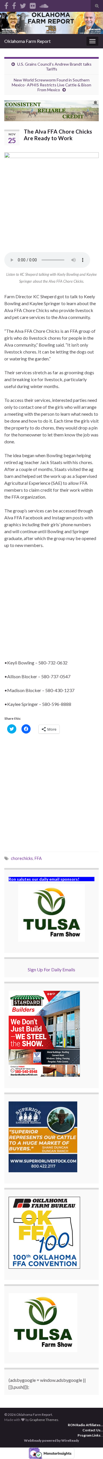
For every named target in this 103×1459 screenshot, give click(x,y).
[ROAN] (6, 5)
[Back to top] (90, 1446)
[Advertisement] (51, 607)
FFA (38, 858)
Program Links (89, 1435)
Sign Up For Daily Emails (51, 969)
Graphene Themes (43, 1420)
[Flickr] (33, 5)
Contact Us (91, 1430)
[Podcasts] (43, 5)
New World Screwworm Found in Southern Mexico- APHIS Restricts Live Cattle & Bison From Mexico (51, 84)
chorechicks (22, 858)
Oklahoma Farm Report (27, 41)
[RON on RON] (23, 5)
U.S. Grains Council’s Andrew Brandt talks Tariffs (54, 66)
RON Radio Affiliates (84, 1425)
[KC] (14, 5)
